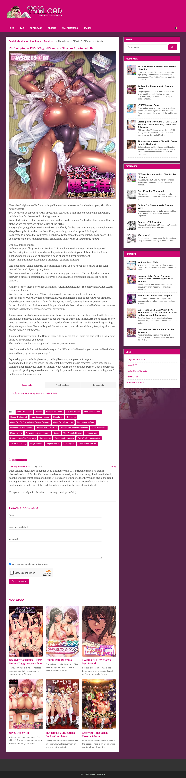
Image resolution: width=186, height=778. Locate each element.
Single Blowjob (36, 443)
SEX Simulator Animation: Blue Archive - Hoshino (157, 67)
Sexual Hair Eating (18, 443)
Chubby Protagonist (18, 417)
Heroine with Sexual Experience (74, 428)
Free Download (62, 385)
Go (172, 47)
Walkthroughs (70, 28)
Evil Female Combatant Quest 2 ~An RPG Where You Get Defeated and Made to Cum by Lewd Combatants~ (157, 312)
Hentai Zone (132, 377)
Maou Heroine (16, 433)
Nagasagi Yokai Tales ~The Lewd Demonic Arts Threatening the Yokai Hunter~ (155, 278)
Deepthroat (57, 417)
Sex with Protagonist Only (89, 438)
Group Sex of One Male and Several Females (29, 422)
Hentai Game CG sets (137, 371)
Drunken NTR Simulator (149, 222)
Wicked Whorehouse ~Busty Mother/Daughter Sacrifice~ (26, 661)
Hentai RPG (132, 365)
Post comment (19, 581)
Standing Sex (69, 443)
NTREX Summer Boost (149, 105)
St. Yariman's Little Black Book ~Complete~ (60, 734)
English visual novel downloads (25, 41)
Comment (13, 539)
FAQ (22, 28)
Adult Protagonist (24, 412)
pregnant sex (91, 433)
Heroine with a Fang (85, 422)
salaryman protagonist (64, 438)
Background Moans (54, 412)
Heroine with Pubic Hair (46, 428)
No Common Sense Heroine (37, 433)
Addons (52, 28)
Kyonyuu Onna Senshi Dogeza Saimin (95, 734)
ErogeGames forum (136, 359)
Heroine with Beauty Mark (21, 428)
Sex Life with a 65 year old (151, 191)
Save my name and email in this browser (30, 564)
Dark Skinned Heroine (40, 417)
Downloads (36, 28)
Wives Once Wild (19, 732)
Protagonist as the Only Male (23, 438)
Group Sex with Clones (63, 422)
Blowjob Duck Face (92, 412)
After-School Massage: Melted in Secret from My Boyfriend (157, 142)
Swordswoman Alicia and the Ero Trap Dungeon (156, 330)
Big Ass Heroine (73, 412)
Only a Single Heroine (72, 433)
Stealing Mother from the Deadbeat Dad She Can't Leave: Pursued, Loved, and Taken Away (157, 124)
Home (11, 28)
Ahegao (39, 412)
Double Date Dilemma (59, 659)
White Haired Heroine (87, 443)
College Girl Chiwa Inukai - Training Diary (155, 87)
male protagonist (99, 428)
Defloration (71, 417)
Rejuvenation (45, 438)
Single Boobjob (52, 443)
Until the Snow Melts (148, 262)
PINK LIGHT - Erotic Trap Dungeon (155, 295)
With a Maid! (144, 235)
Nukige (56, 433)
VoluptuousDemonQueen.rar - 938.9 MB (34, 393)
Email (18, 527)
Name (11, 515)
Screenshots (98, 385)
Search (87, 28)
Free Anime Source (135, 382)
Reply (113, 466)
